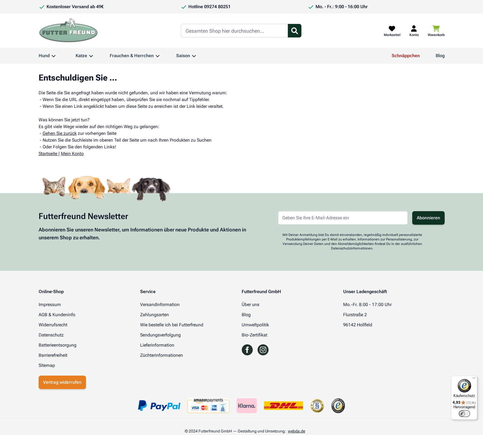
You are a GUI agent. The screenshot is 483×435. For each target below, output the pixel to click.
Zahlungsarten (154, 314)
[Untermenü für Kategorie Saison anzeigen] (194, 56)
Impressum (50, 304)
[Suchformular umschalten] (294, 30)
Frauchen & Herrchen (132, 55)
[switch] (464, 413)
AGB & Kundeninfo (57, 314)
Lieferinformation (157, 345)
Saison (183, 55)
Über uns (250, 304)
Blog (440, 55)
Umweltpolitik (255, 324)
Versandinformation (160, 304)
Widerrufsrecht (53, 324)
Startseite (48, 153)
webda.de (296, 431)
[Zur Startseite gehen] (68, 30)
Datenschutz (51, 335)
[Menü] (474, 379)
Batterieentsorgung (57, 345)
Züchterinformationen (161, 355)
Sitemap (47, 365)
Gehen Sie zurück (60, 133)
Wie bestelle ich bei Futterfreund (171, 324)
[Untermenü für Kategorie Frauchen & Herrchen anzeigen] (157, 56)
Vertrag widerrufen (62, 382)
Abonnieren (428, 217)
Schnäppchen (406, 55)
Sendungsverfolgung (160, 335)
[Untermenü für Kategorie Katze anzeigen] (91, 56)
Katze (81, 55)
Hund (44, 55)
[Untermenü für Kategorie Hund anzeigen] (53, 56)
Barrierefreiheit (53, 355)
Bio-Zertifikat (254, 335)
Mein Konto (72, 153)
